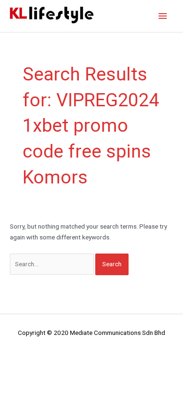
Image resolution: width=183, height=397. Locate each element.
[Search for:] (52, 264)
